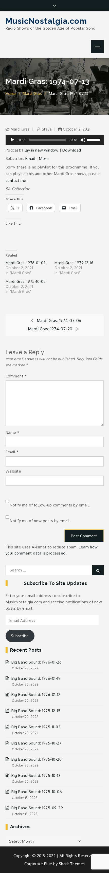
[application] (55, 140)
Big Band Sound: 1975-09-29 (37, 807)
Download (71, 150)
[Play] (12, 139)
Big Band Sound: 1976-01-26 (36, 662)
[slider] (94, 139)
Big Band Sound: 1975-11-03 (35, 727)
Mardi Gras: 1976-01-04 (26, 263)
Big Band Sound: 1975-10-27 (36, 743)
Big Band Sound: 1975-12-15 (35, 710)
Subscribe (20, 635)
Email (30, 158)
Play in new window (40, 150)
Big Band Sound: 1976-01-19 (36, 678)
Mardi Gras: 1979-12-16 (74, 263)
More (44, 158)
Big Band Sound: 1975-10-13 (35, 775)
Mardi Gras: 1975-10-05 (26, 281)
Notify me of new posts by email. (40, 520)
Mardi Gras (20, 129)
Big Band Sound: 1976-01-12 (35, 694)
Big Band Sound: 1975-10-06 (36, 791)
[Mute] (82, 139)
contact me (16, 180)
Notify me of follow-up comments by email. (50, 505)
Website (13, 471)
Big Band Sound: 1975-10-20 (36, 759)
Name (13, 432)
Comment (16, 376)
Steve (47, 129)
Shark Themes (72, 863)
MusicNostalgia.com (46, 21)
